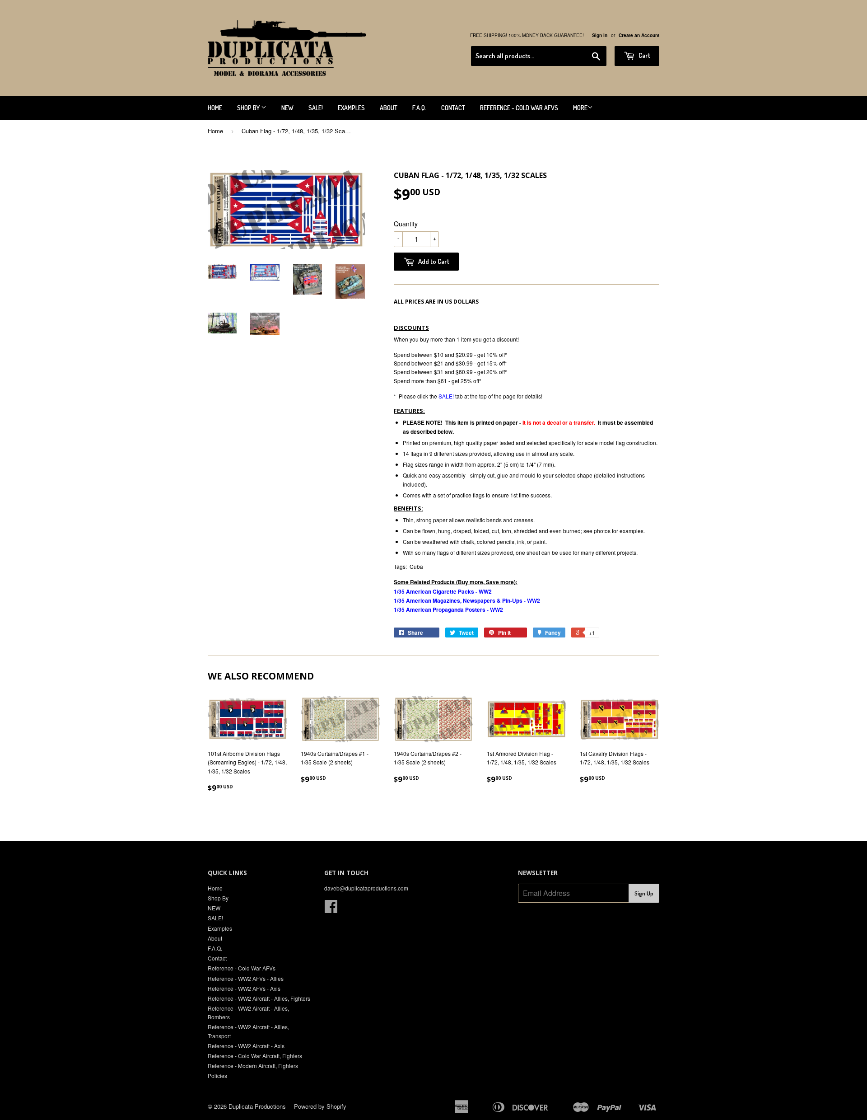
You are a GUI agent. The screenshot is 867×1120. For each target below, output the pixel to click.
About (388, 108)
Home (215, 108)
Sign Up (643, 893)
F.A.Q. (419, 108)
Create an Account (639, 35)
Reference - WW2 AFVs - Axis (244, 988)
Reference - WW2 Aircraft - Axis (246, 1046)
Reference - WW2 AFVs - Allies (246, 978)
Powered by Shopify (320, 1106)
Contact (453, 108)
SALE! (315, 108)
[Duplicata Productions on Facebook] (331, 909)
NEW (287, 108)
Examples (351, 108)
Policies (217, 1075)
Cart (643, 55)
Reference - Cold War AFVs (519, 108)
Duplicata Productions (257, 1106)
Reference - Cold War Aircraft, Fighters (255, 1055)
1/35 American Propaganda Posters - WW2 (448, 609)
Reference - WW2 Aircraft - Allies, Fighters (259, 998)
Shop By (249, 108)
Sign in (599, 35)
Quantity (406, 223)
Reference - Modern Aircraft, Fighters (253, 1065)
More (580, 108)
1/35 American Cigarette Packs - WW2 (443, 591)
